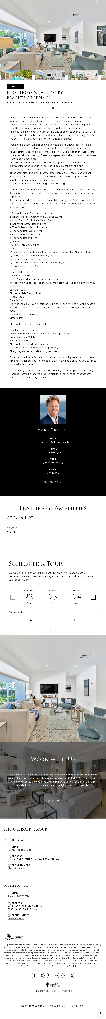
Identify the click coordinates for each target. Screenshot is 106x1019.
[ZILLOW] (71, 975)
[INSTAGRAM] (42, 975)
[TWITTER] (64, 975)
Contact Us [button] (53, 801)
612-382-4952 (53, 452)
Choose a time (17, 612)
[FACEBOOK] (34, 975)
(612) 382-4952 (16, 868)
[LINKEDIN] (49, 975)
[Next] (93, 597)
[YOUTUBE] (56, 975)
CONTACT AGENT (53, 482)
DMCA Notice (76, 1005)
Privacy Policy (56, 1005)
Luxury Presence (61, 990)
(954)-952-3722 (16, 918)
